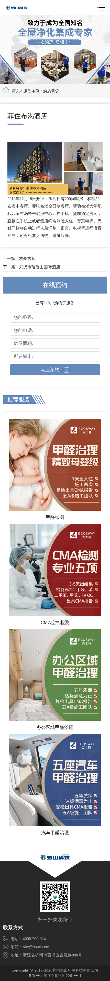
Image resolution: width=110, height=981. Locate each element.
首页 (16, 91)
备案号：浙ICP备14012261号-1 (55, 976)
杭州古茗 (27, 258)
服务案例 (31, 91)
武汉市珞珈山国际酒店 (39, 267)
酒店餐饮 (51, 91)
